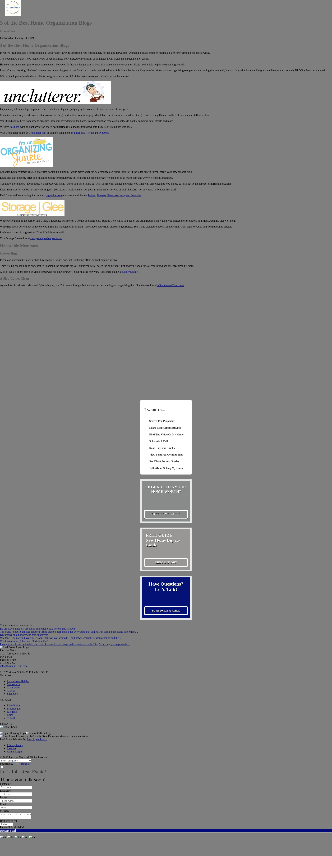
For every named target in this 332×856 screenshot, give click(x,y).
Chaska (11, 690)
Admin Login (14, 751)
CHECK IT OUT (166, 562)
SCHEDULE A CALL (166, 610)
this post (14, 126)
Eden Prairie (13, 705)
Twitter (90, 132)
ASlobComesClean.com (170, 285)
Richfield (12, 711)
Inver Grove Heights (18, 681)
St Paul (11, 717)
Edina (10, 714)
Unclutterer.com (37, 132)
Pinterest (104, 132)
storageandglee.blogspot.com (46, 238)
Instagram (124, 195)
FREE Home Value (166, 514)
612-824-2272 (8, 662)
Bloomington (14, 708)
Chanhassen (13, 687)
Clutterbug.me (130, 271)
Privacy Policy (15, 745)
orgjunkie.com (54, 195)
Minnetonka (13, 684)
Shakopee (12, 693)
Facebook (79, 132)
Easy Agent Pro (37, 739)
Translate (26, 763)
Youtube (136, 195)
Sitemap (11, 748)
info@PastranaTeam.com (13, 666)
